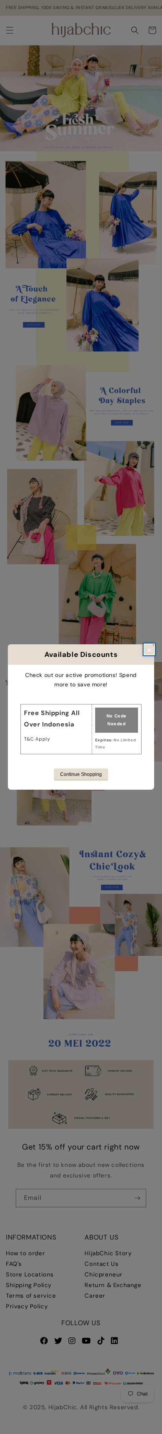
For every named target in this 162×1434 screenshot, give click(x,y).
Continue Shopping (81, 774)
